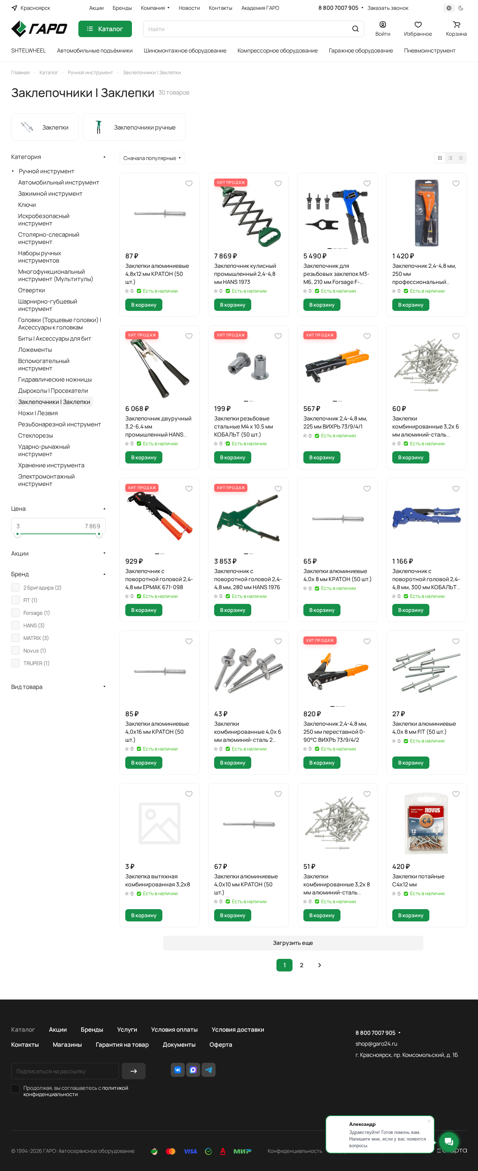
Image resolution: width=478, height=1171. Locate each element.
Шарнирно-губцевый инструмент (47, 305)
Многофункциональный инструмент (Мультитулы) (55, 275)
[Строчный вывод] (450, 158)
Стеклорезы (35, 435)
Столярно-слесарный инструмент (48, 238)
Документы (179, 1044)
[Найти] (355, 29)
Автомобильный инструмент (58, 182)
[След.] (319, 965)
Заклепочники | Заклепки (54, 402)
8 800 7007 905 (338, 8)
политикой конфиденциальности (75, 1090)
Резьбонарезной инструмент (59, 424)
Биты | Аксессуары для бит (54, 338)
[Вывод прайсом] (461, 158)
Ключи (27, 205)
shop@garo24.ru (376, 1043)
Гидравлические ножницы (55, 379)
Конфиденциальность (295, 1150)
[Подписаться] (134, 1071)
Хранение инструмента (51, 465)
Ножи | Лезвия (38, 413)
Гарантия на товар (122, 1044)
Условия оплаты (174, 1029)
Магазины (67, 1044)
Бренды (92, 1029)
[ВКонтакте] (178, 1070)
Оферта (221, 1044)
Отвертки (31, 290)
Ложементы (35, 350)
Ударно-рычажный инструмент (44, 450)
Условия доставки (238, 1029)
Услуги (127, 1029)
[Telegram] (209, 1070)
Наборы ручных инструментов (39, 256)
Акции (58, 1029)
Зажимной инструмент (50, 193)
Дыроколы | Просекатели (53, 390)
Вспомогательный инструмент (44, 364)
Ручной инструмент (47, 171)
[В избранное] (188, 183)
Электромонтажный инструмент (46, 480)
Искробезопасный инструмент (44, 219)
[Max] (193, 1070)
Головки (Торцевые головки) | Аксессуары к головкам (59, 323)
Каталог (23, 1029)
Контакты (25, 1044)
